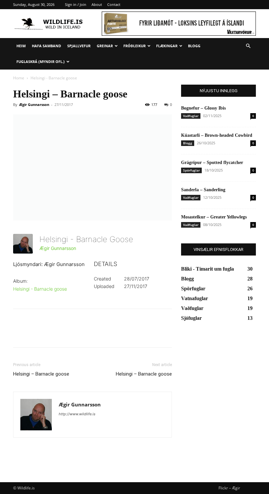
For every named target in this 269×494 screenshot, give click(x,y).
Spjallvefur (79, 45)
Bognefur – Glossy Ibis (203, 108)
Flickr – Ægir (229, 488)
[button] (248, 46)
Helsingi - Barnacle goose (40, 289)
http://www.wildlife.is (77, 414)
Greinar (105, 45)
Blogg (194, 45)
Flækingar (166, 45)
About (97, 4)
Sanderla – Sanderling (203, 189)
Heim (21, 45)
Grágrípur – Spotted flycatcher (212, 162)
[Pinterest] (49, 333)
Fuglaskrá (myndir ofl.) (40, 61)
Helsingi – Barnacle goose (41, 374)
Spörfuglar (191, 170)
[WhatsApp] (65, 333)
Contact (113, 4)
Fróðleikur (134, 45)
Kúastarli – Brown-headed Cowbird (216, 135)
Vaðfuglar (190, 115)
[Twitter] (34, 333)
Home (18, 78)
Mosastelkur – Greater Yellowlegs (214, 217)
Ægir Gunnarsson (34, 104)
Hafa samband (46, 45)
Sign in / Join (75, 4)
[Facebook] (19, 333)
